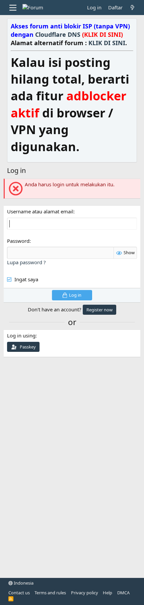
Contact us (19, 593)
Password (18, 240)
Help (107, 593)
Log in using (21, 335)
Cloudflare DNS (79, 34)
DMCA (123, 593)
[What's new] (132, 7)
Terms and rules (50, 593)
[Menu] (13, 7)
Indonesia (23, 583)
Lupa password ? (26, 262)
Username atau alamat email (40, 211)
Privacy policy (84, 593)
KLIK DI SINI (106, 43)
